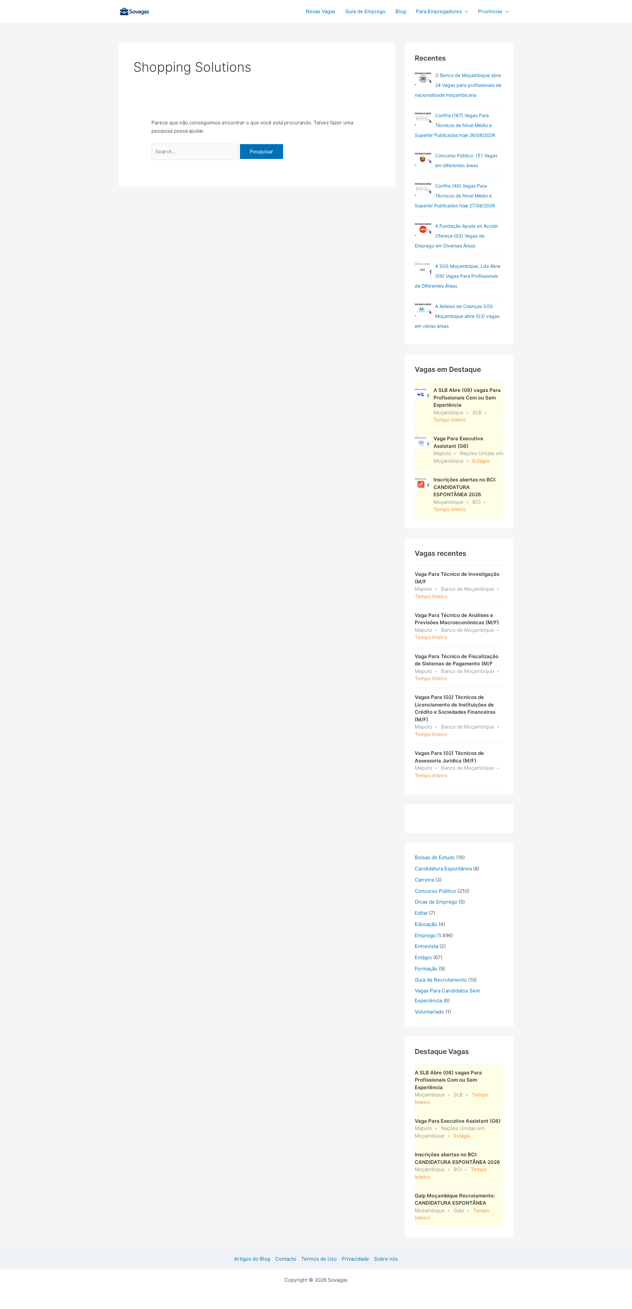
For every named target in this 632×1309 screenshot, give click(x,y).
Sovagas (170, 10)
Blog (400, 11)
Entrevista (426, 946)
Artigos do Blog (252, 1259)
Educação (426, 924)
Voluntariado (429, 1012)
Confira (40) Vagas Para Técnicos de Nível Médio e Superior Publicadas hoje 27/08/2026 (455, 195)
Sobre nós (386, 1259)
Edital (421, 913)
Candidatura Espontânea (443, 868)
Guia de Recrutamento (441, 980)
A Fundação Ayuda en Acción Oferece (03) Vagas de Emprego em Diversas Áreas (456, 235)
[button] (465, 11)
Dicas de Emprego (436, 902)
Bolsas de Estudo (435, 857)
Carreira (424, 880)
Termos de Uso (319, 1259)
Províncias (490, 11)
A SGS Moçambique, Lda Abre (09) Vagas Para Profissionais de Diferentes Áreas (457, 276)
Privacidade (355, 1259)
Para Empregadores (439, 11)
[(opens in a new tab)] (423, 119)
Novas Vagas (320, 11)
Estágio (423, 957)
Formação (426, 968)
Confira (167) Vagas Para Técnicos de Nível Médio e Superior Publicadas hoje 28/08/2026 (455, 125)
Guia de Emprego (365, 11)
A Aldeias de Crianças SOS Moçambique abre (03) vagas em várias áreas (457, 316)
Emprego (425, 935)
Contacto (285, 1259)
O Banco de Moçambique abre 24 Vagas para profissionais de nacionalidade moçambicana (458, 85)
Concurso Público (435, 891)
